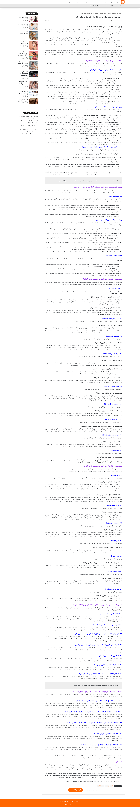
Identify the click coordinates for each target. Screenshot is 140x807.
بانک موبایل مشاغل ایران (70, 804)
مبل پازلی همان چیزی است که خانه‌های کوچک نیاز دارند (28, 117)
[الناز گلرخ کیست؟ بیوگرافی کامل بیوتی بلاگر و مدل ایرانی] (33, 93)
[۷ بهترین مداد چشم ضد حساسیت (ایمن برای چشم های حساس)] (33, 85)
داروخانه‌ (111, 2)
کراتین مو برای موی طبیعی (23, 18)
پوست (116, 2)
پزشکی (109, 13)
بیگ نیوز (122, 6)
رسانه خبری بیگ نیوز (116, 13)
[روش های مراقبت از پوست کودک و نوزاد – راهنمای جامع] (33, 65)
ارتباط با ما (95, 6)
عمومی (100, 6)
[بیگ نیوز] (123, 2)
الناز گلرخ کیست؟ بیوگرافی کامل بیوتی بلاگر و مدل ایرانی (23, 93)
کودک (85, 2)
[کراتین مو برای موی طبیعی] (33, 19)
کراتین (70, 2)
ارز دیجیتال (116, 6)
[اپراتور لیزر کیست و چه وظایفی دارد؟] (33, 26)
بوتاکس (76, 2)
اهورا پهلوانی (35, 134)
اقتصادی (105, 6)
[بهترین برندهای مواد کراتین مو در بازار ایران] (33, 101)
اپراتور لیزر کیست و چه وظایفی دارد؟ (23, 25)
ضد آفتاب (91, 2)
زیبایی (105, 2)
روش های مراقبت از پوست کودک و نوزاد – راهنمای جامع (23, 63)
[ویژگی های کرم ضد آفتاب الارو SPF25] (33, 35)
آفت (81, 2)
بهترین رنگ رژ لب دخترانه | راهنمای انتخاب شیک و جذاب (23, 43)
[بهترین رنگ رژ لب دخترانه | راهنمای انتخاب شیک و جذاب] (33, 45)
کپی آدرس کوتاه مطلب (75, 790)
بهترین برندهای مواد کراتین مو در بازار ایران (23, 100)
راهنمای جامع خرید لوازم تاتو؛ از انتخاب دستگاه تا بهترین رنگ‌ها (24, 74)
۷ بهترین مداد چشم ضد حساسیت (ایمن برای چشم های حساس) (23, 83)
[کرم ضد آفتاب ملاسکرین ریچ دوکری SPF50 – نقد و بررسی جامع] (33, 55)
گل (96, 2)
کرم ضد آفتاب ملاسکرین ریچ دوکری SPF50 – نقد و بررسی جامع (23, 54)
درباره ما (90, 6)
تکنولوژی (111, 6)
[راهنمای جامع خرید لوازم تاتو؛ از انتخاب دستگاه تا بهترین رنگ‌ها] (33, 74)
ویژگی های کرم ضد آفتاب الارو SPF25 (24, 32)
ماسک (100, 2)
